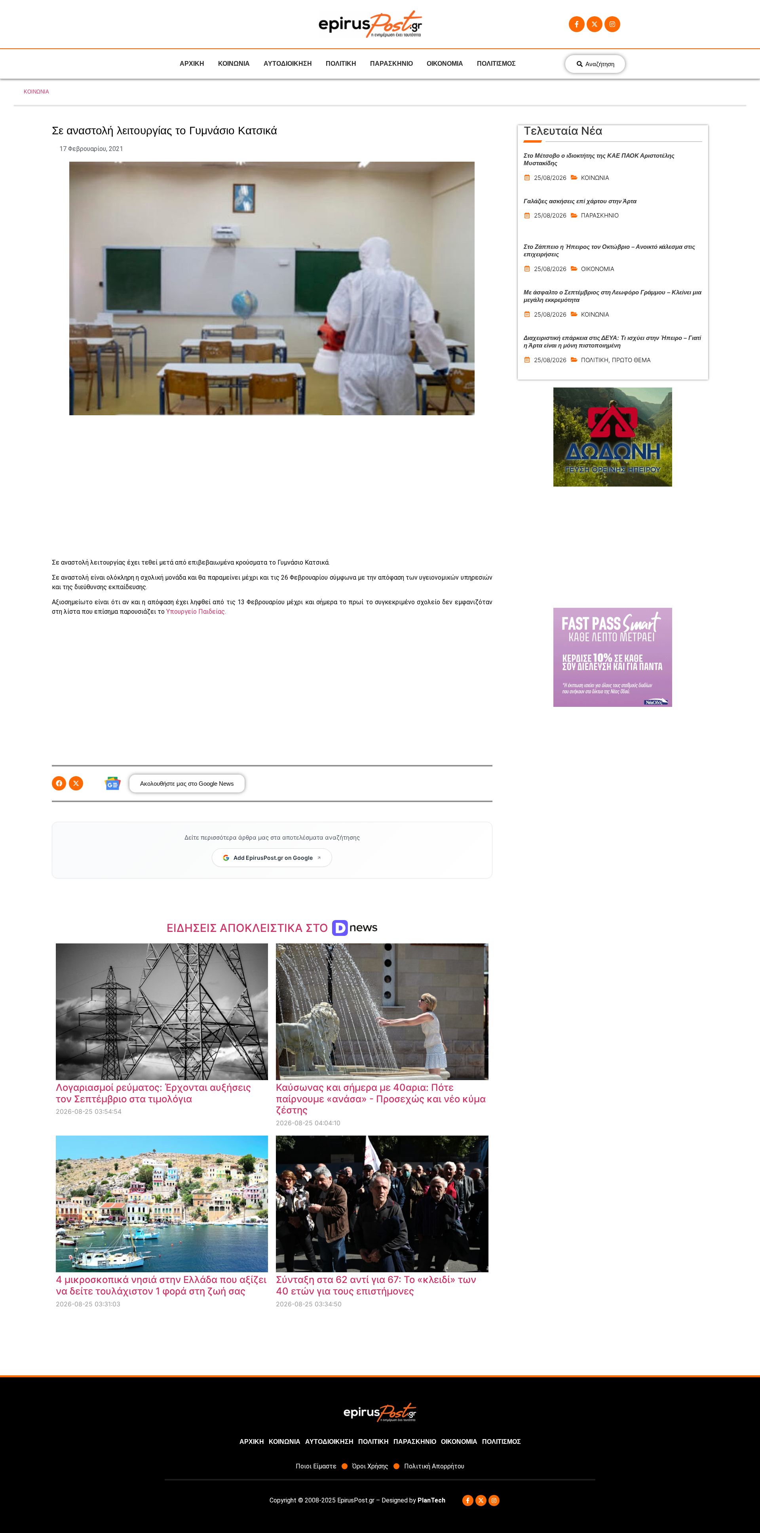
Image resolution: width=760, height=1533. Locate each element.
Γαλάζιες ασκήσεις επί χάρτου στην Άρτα (580, 201)
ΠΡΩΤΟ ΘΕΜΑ (631, 360)
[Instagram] (612, 24)
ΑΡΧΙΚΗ (192, 63)
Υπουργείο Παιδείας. (196, 611)
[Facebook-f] (577, 24)
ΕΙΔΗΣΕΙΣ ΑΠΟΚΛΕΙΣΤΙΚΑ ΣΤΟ (249, 928)
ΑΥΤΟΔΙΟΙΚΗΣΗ (288, 63)
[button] (59, 783)
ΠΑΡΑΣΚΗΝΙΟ (391, 63)
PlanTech (431, 1500)
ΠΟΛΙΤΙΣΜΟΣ (496, 63)
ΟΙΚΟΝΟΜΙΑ (445, 63)
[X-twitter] (594, 24)
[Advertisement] (272, 486)
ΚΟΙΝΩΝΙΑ (234, 63)
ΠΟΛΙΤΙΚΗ (341, 63)
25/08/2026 (550, 178)
